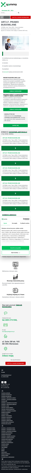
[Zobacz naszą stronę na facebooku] (2, 382)
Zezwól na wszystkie (15, 247)
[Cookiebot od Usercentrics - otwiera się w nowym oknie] (23, 219)
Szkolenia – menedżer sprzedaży (8, 436)
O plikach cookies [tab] (24, 223)
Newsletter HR (6, 10)
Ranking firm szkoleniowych (7, 442)
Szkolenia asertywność (6, 434)
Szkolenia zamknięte (5, 393)
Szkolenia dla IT (4, 445)
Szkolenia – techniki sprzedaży (7, 437)
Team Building (4, 447)
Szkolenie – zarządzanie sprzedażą (8, 431)
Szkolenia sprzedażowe (6, 396)
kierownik (5, 72)
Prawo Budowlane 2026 (11, 77)
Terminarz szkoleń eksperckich (7, 409)
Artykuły (9, 294)
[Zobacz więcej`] (15, 148)
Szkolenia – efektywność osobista (8, 397)
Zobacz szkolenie (15, 91)
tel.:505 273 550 (9, 319)
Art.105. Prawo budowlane (11, 168)
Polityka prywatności (5, 453)
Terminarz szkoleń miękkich (7, 407)
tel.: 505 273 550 (4, 376)
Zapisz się (15, 125)
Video (15, 268)
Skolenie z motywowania (6, 415)
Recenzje (10, 281)
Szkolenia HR (4, 401)
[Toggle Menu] (2, 17)
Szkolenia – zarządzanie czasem (8, 429)
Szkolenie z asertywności (6, 417)
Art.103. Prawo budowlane (11, 198)
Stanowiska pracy (18, 281)
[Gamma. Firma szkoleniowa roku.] (9, 4)
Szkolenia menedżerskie (6, 394)
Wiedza (2, 450)
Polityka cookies (4, 455)
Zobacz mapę (7, 355)
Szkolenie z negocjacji (6, 418)
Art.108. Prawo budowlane (11, 138)
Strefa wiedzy (4, 452)
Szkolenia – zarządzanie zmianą (8, 427)
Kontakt (3, 448)
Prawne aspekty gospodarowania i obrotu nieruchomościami (15, 95)
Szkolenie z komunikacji (6, 440)
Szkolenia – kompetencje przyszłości (9, 402)
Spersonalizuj (14, 252)
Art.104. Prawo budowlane (11, 183)
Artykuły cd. (16, 294)
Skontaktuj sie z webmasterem (7, 457)
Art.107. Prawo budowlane (11, 153)
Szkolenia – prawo (5, 405)
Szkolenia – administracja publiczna (8, 404)
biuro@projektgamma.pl (8, 331)
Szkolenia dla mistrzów (6, 423)
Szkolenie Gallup (4, 413)
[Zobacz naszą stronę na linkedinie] (5, 382)
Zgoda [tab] (5, 223)
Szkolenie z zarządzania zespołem (8, 410)
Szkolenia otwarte (5, 444)
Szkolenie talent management (7, 422)
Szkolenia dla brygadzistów (7, 439)
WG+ (12, 10)
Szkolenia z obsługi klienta (7, 420)
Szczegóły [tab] (14, 223)
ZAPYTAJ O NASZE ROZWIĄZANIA (20, 17)
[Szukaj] (18, 12)
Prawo (22, 294)
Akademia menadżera (5, 412)
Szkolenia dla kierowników (6, 432)
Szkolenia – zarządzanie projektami (8, 399)
